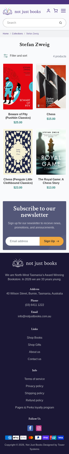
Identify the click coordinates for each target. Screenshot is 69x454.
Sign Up (49, 241)
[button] (15, 56)
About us (34, 351)
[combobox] (29, 22)
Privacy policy (34, 386)
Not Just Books (34, 444)
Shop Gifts (34, 344)
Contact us (34, 359)
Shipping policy (34, 393)
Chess (51, 114)
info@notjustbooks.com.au (34, 316)
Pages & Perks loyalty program (34, 407)
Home (6, 33)
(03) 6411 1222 (34, 304)
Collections (17, 33)
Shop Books (34, 337)
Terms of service (34, 378)
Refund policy (34, 400)
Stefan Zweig (32, 33)
